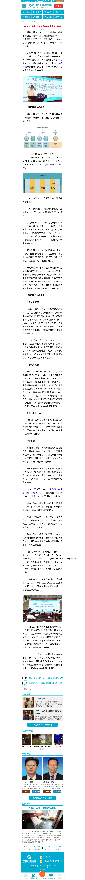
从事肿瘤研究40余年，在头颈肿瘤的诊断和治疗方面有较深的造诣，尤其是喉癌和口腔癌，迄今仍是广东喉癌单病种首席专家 (53, 786)
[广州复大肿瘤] (29, 859)
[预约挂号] (33, 876)
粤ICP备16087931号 (42, 867)
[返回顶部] (60, 876)
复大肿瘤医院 (42, 869)
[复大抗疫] (58, 6)
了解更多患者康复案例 (42, 725)
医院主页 (27, 847)
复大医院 (28, 22)
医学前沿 (59, 17)
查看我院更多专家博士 (42, 798)
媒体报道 (26, 17)
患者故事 (37, 17)
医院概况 (37, 12)
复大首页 (26, 12)
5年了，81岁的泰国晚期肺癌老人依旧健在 (48, 712)
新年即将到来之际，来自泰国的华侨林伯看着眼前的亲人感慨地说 (48, 718)
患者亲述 (48, 17)
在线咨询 (26, 791)
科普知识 (35, 22)
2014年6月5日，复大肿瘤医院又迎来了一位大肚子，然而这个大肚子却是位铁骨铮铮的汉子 (48, 704)
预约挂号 (36, 791)
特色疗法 (59, 12)
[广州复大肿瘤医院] (39, 6)
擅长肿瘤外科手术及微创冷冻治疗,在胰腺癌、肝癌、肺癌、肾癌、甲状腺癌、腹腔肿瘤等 (32, 786)
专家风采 (48, 12)
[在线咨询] (51, 876)
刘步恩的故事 (40, 698)
